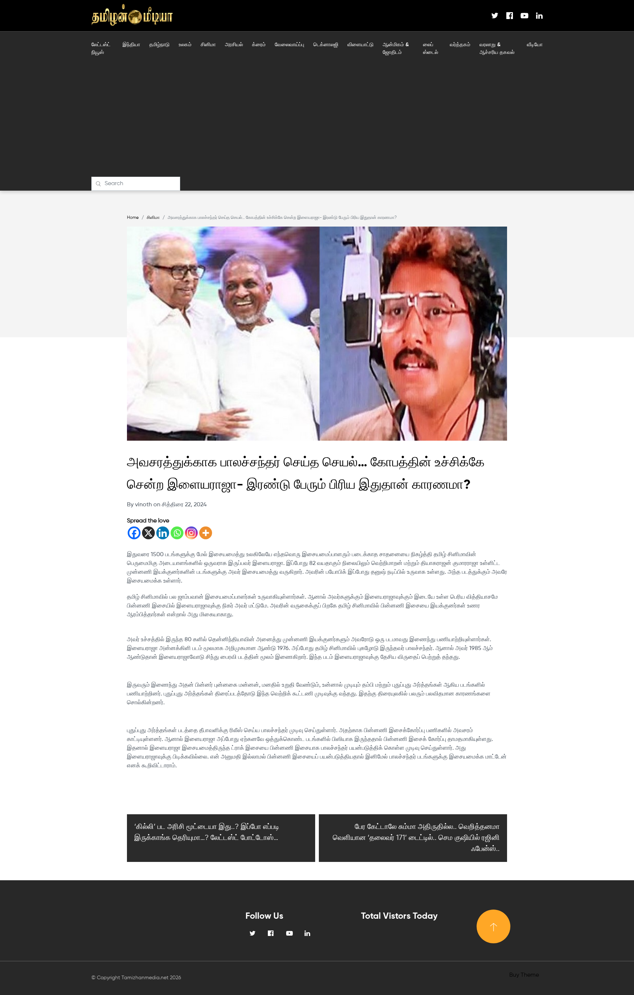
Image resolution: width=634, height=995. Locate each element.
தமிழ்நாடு (159, 44)
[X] (148, 532)
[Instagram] (191, 532)
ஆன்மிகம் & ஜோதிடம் (396, 48)
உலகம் (185, 44)
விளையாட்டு (360, 44)
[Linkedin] (162, 532)
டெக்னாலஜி (325, 44)
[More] (205, 532)
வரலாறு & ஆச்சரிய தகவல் (497, 48)
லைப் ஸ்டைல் (430, 48)
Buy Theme (524, 975)
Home (133, 218)
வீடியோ (535, 44)
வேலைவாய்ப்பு (289, 44)
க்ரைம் (259, 44)
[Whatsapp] (177, 532)
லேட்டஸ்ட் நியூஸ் (100, 48)
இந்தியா (131, 44)
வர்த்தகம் (460, 44)
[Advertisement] (317, 121)
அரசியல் (234, 44)
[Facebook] (134, 532)
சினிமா (208, 44)
